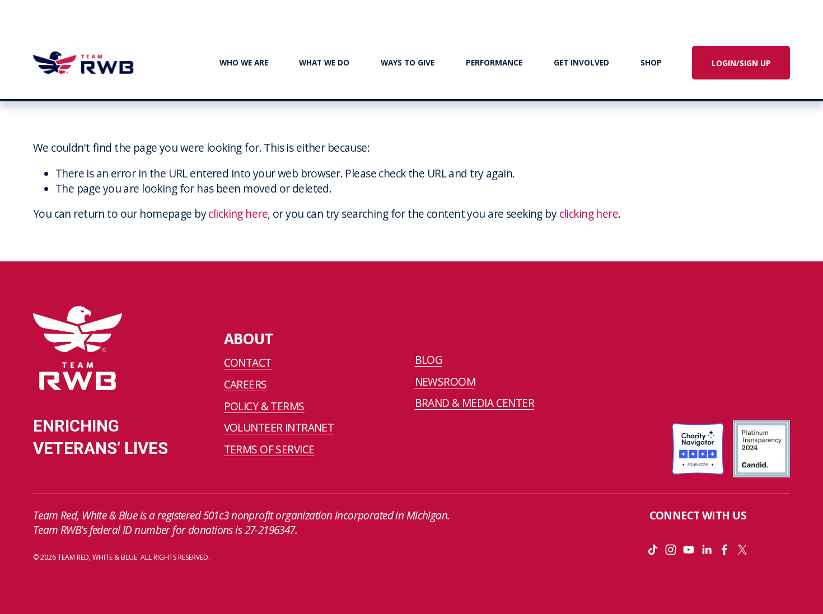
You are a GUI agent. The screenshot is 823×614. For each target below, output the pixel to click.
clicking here (238, 214)
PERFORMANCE (494, 62)
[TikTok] (652, 549)
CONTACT (248, 362)
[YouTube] (688, 549)
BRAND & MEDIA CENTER (475, 403)
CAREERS (245, 384)
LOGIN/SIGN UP (741, 63)
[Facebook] (724, 549)
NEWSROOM (445, 381)
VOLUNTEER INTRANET (279, 427)
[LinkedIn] (706, 549)
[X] (742, 549)
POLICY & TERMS (264, 406)
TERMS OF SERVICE (269, 449)
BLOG (428, 360)
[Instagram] (670, 549)
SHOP (651, 62)
